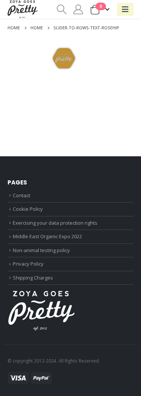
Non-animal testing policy (41, 250)
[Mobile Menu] (125, 9)
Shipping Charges (33, 277)
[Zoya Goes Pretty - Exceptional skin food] (23, 9)
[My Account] (78, 9)
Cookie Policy (28, 209)
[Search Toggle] (61, 9)
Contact (21, 195)
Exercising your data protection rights (55, 222)
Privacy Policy (28, 263)
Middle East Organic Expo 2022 (47, 236)
